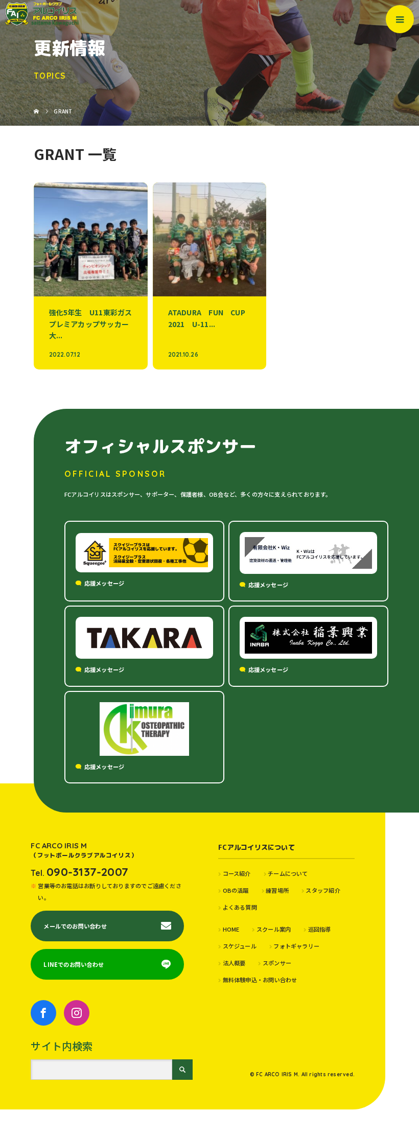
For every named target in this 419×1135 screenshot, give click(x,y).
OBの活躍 (236, 890)
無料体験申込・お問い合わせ (260, 980)
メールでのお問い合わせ (74, 926)
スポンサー (277, 963)
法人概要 (234, 963)
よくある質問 (240, 907)
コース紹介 (237, 873)
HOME (231, 929)
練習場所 (277, 890)
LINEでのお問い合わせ (73, 964)
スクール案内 (274, 929)
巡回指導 (319, 929)
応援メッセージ (104, 583)
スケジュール (240, 946)
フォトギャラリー (296, 946)
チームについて (288, 873)
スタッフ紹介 (323, 890)
